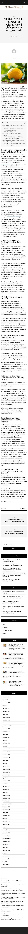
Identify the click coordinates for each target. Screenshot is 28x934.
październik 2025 (7, 726)
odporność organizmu (14, 216)
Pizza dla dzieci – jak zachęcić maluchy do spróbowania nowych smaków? (13, 607)
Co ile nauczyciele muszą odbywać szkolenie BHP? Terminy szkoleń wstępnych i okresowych (14, 575)
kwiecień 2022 (6, 821)
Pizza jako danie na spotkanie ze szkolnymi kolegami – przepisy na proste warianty (12, 918)
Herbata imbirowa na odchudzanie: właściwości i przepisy (12, 560)
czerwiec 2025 (6, 737)
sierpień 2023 (6, 775)
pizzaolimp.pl (14, 56)
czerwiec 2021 (6, 850)
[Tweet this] (22, 508)
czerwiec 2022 (6, 815)
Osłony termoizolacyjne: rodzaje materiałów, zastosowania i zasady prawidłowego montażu (12, 570)
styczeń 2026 (6, 717)
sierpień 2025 (6, 731)
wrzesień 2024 (6, 754)
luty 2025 (5, 746)
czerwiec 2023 (6, 780)
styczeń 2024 (6, 769)
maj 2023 (5, 783)
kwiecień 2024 (6, 766)
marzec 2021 (6, 859)
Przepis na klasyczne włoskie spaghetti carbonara (16, 644)
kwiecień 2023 (6, 786)
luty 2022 (5, 827)
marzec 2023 (6, 789)
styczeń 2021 (6, 864)
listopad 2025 (6, 723)
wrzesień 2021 (6, 841)
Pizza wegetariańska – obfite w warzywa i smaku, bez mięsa (17, 662)
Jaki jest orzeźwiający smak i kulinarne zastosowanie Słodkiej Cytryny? (14, 137)
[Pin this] (26, 508)
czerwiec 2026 (6, 702)
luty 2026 (5, 714)
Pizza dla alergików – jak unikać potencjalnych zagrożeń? (11, 602)
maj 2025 (5, 740)
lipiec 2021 (5, 847)
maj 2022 (5, 818)
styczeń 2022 (6, 830)
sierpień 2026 (6, 697)
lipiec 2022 (5, 812)
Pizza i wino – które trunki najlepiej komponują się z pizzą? (12, 612)
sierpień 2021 (6, 844)
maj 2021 (5, 853)
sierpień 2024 (6, 757)
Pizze (4, 633)
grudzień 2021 (6, 832)
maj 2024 (5, 763)
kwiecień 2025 (6, 743)
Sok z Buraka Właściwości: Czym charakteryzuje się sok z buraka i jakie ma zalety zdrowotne (16, 673)
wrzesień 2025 (6, 728)
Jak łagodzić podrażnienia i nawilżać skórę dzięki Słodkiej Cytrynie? (15, 144)
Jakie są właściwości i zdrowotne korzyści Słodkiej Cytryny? (13, 126)
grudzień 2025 (6, 720)
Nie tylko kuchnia (7, 630)
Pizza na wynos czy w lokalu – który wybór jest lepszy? (16, 682)
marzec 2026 (6, 711)
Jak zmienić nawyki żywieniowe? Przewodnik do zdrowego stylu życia (12, 564)
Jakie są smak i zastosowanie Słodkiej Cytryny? (12, 134)
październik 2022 (7, 804)
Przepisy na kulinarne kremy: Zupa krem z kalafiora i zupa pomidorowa (16, 654)
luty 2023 (5, 792)
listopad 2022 (6, 801)
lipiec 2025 (5, 734)
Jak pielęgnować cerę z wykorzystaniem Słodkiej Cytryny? (13, 141)
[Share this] (20, 508)
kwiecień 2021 (6, 856)
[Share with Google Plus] (24, 508)
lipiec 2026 (5, 700)
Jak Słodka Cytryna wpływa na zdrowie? (14, 131)
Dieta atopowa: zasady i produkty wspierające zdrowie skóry (11, 580)
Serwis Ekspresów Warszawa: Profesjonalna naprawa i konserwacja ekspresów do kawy (12, 889)
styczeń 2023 (6, 795)
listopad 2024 (6, 752)
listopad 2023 (6, 772)
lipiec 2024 (5, 760)
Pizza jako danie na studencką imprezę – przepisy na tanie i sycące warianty (13, 898)
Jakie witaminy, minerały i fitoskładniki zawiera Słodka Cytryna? (14, 129)
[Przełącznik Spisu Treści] (23, 123)
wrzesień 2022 (6, 806)
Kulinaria (5, 627)
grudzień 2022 (6, 798)
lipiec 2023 (5, 778)
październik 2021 (7, 838)
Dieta (14, 16)
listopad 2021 (6, 835)
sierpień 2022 (6, 809)
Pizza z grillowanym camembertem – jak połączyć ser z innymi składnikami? (13, 597)
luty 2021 (5, 861)
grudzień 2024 (6, 749)
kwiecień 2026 (6, 708)
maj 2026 (5, 705)
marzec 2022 (6, 824)
